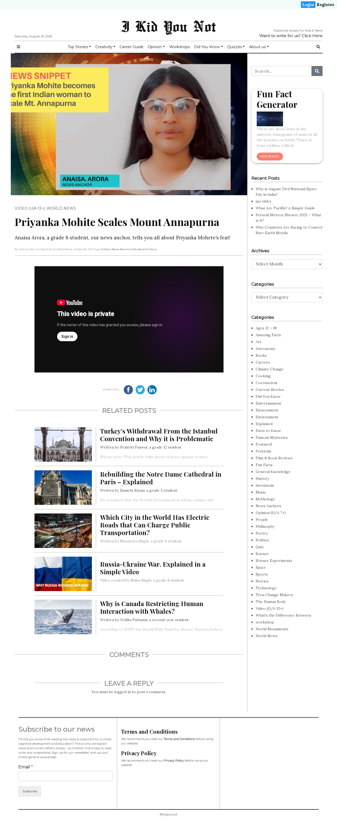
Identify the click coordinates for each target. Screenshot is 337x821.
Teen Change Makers (274, 594)
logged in (122, 691)
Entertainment (268, 403)
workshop (265, 622)
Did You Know (207, 46)
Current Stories (270, 389)
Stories (262, 581)
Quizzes (234, 46)
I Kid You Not (168, 26)
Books (261, 355)
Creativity (103, 46)
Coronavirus (266, 382)
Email (25, 766)
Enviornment (267, 410)
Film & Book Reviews (274, 458)
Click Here (312, 35)
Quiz (260, 547)
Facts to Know (268, 430)
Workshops (179, 46)
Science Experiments (274, 560)
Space (261, 567)
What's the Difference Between (283, 615)
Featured (264, 444)
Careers (263, 362)
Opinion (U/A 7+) (271, 512)
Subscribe (30, 791)
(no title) (263, 201)
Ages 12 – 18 (266, 328)
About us (257, 46)
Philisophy (265, 526)
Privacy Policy (174, 760)
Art (258, 341)
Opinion (155, 46)
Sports (262, 574)
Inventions (265, 485)
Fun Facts (264, 464)
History (262, 478)
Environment (267, 417)
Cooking (263, 376)
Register (325, 4)
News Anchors (268, 505)
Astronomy (265, 348)
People (262, 519)
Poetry (262, 533)
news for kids (128, 249)
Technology (266, 588)
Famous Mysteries (272, 437)
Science (262, 553)
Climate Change (270, 369)
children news (109, 249)
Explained (264, 423)
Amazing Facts (268, 335)
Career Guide (131, 46)
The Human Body (271, 601)
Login (308, 4)
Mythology (265, 499)
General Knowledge (273, 471)
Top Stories (78, 46)
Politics (262, 540)
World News (61, 208)
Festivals (263, 451)
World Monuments (272, 629)
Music (261, 492)
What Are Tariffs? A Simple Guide (285, 208)
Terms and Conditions (179, 739)
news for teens (147, 249)
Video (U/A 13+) (30, 208)
